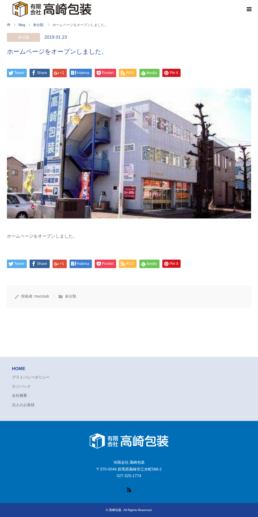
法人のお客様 (23, 405)
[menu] (248, 9)
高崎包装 (115, 510)
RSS (129, 489)
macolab (41, 296)
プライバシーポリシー (31, 377)
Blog (22, 25)
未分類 (23, 37)
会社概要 (19, 395)
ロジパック (21, 386)
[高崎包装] (129, 449)
